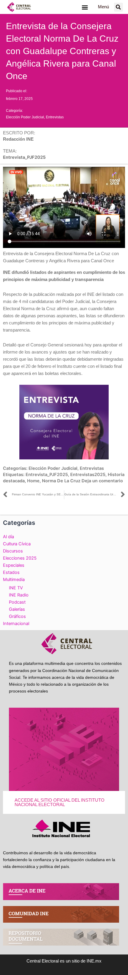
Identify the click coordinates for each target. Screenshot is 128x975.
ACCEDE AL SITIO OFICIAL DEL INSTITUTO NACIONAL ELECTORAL (59, 802)
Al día (8, 536)
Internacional (16, 623)
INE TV (16, 588)
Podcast (17, 602)
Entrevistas (55, 117)
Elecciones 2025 (20, 558)
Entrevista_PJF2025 (47, 474)
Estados (11, 572)
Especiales (13, 565)
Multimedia (14, 579)
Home (33, 480)
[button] (85, 7)
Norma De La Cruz (61, 480)
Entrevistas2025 (87, 474)
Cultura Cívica (17, 544)
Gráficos (17, 616)
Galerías (17, 609)
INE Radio (19, 595)
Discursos (13, 551)
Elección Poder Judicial (25, 117)
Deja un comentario (102, 480)
